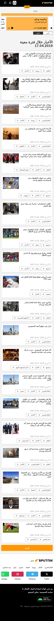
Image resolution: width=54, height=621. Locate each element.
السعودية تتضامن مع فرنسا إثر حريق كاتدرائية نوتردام (37, 450)
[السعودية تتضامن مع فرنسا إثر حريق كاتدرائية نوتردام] (11, 453)
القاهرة (21, 146)
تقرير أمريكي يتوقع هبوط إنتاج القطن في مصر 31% (36, 278)
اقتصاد (48, 294)
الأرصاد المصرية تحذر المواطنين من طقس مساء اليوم (38, 130)
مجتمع (48, 195)
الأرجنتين (33, 539)
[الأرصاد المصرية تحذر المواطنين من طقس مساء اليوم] (11, 134)
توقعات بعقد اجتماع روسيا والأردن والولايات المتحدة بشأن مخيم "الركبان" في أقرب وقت (37, 107)
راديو (15, 567)
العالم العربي (46, 97)
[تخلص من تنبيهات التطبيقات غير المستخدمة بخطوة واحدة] (11, 183)
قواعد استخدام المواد (38, 589)
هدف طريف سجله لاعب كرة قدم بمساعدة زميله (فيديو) (38, 525)
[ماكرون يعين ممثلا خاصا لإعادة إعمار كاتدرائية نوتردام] (11, 306)
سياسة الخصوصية (46, 592)
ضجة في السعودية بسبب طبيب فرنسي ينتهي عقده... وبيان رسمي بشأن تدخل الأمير (36, 378)
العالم (48, 71)
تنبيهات (26, 195)
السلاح (22, 97)
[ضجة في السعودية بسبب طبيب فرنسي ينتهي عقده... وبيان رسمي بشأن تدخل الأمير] (11, 380)
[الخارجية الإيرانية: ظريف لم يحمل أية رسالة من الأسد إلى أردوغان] (11, 428)
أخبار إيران (25, 441)
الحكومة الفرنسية (22, 318)
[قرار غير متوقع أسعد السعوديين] (11, 330)
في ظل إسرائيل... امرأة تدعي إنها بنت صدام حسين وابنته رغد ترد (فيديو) (37, 499)
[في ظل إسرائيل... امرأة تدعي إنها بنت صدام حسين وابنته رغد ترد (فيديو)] (11, 503)
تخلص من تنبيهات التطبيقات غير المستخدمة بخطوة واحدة (39, 179)
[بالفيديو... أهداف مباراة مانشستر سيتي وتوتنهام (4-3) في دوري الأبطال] (11, 233)
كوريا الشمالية (23, 170)
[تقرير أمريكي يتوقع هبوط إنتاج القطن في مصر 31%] (11, 282)
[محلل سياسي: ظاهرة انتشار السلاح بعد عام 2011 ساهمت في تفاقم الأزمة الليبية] (11, 84)
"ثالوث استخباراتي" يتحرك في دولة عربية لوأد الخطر (36, 205)
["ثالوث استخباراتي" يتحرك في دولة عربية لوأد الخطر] (11, 209)
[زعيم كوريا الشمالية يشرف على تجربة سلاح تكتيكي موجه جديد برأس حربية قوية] (11, 158)
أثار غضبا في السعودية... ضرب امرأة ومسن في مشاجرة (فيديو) (37, 351)
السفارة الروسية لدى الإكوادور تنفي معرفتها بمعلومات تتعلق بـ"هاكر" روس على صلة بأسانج (37, 56)
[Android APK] (44, 599)
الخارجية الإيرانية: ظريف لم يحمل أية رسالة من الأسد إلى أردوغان (37, 424)
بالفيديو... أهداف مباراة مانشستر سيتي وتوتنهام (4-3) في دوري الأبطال (37, 230)
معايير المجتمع (33, 592)
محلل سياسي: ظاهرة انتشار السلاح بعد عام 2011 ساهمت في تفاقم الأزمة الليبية (36, 80)
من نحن (50, 589)
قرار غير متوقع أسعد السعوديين (39, 326)
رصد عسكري (7, 567)
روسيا (37, 71)
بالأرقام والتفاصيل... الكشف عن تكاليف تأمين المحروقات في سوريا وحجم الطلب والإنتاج (36, 401)
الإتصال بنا (25, 589)
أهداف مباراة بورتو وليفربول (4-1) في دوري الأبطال (37, 254)
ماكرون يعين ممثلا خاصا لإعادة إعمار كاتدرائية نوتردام (38, 303)
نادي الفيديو (46, 539)
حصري (21, 567)
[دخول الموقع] (10, 2)
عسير (22, 391)
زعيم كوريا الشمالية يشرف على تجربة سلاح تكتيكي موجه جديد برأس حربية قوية (35, 155)
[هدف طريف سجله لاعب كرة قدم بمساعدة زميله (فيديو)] (11, 528)
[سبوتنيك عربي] (47, 4)
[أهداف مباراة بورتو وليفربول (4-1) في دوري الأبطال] (11, 257)
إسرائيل (21, 516)
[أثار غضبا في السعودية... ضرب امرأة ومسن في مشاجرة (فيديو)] (11, 355)
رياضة (37, 245)
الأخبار (27, 71)
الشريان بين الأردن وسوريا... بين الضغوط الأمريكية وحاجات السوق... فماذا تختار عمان (36, 475)
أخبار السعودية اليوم (22, 367)
